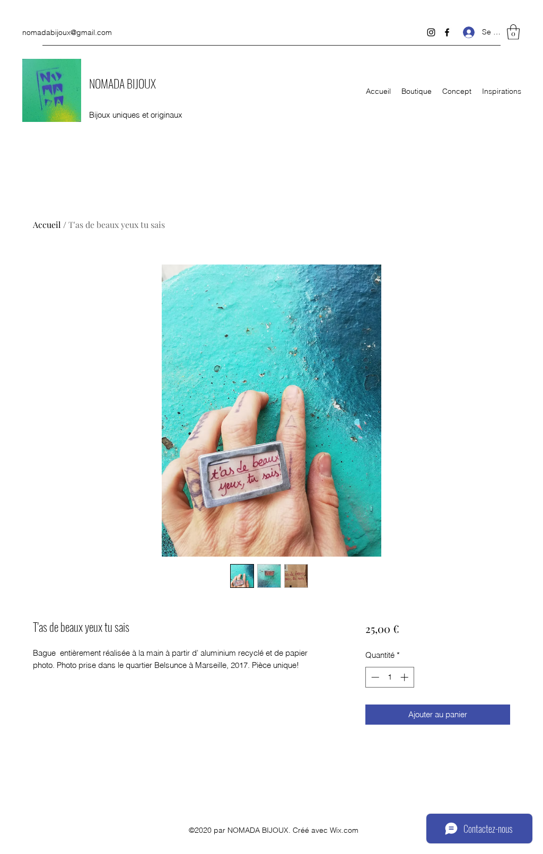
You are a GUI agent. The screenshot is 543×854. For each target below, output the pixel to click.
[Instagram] (431, 32)
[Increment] (405, 677)
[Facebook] (447, 32)
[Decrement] (374, 677)
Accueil (47, 224)
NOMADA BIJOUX (122, 83)
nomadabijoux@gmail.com (67, 32)
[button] (513, 32)
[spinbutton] (389, 677)
